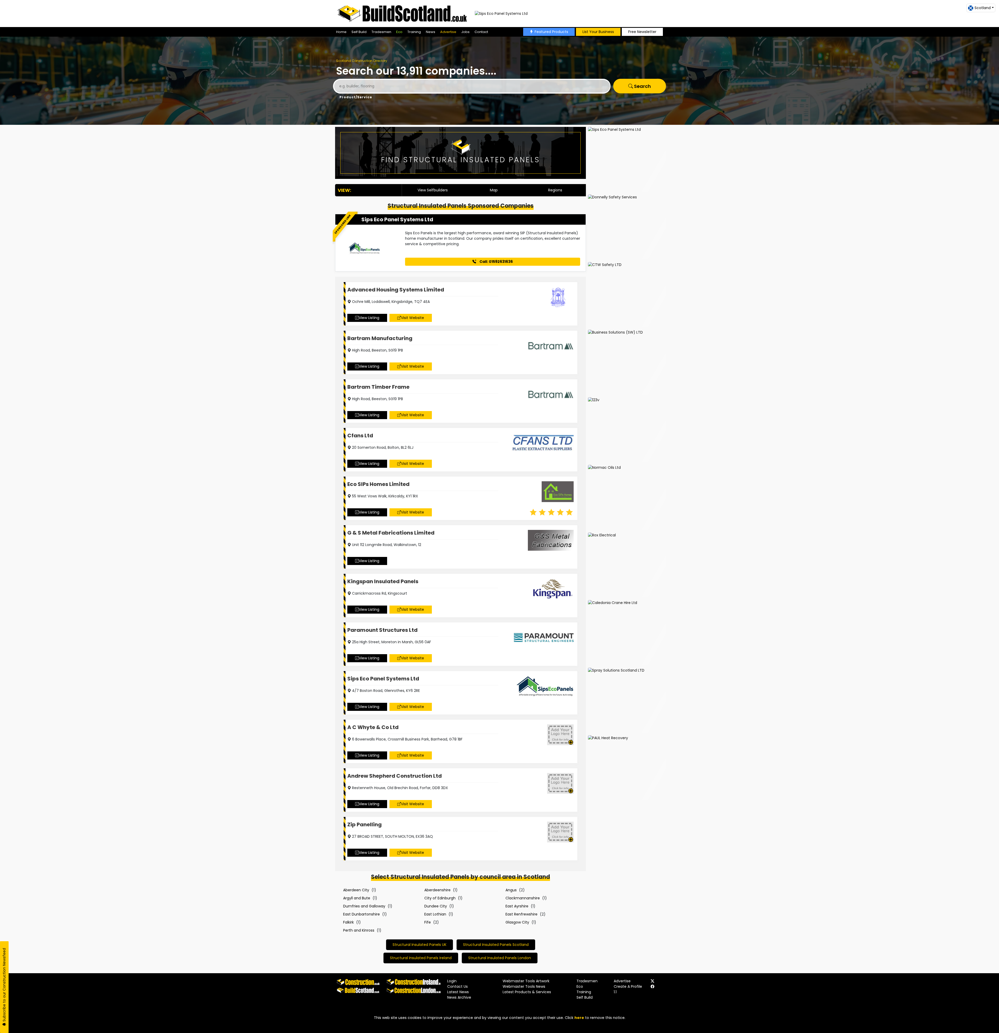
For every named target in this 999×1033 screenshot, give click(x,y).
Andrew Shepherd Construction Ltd (394, 775)
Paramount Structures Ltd (382, 630)
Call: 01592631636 (496, 261)
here (579, 1017)
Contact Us (457, 986)
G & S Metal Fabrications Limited (390, 532)
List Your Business (598, 31)
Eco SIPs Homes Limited (378, 484)
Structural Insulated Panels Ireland (421, 957)
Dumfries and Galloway (364, 906)
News (430, 31)
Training (414, 31)
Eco (399, 31)
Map (494, 190)
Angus (511, 890)
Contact (481, 31)
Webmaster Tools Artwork (526, 981)
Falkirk (348, 922)
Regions (555, 190)
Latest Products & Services (527, 992)
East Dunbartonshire (361, 914)
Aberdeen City (356, 890)
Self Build (359, 31)
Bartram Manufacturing (379, 338)
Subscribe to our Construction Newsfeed (4, 985)
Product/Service (356, 97)
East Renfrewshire (521, 914)
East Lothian (435, 914)
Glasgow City (517, 922)
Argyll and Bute (356, 898)
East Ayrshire (516, 906)
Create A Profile (628, 986)
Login (452, 981)
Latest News (458, 992)
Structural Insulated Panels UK (419, 944)
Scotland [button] (983, 7)
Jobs (465, 31)
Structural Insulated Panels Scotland (496, 944)
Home (341, 31)
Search (642, 86)
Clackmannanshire (522, 898)
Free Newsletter (642, 31)
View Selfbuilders (433, 190)
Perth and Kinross (358, 930)
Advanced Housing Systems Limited (395, 289)
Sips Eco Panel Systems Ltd (397, 219)
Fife (427, 922)
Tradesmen (381, 31)
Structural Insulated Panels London (499, 957)
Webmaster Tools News (524, 986)
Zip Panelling (364, 824)
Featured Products (551, 31)
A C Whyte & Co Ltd (373, 727)
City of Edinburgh (440, 898)
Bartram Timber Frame (378, 387)
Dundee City (435, 906)
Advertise (448, 31)
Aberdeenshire (437, 890)
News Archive (459, 997)
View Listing (369, 317)
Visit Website (412, 317)
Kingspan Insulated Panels (382, 581)
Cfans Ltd (360, 435)
